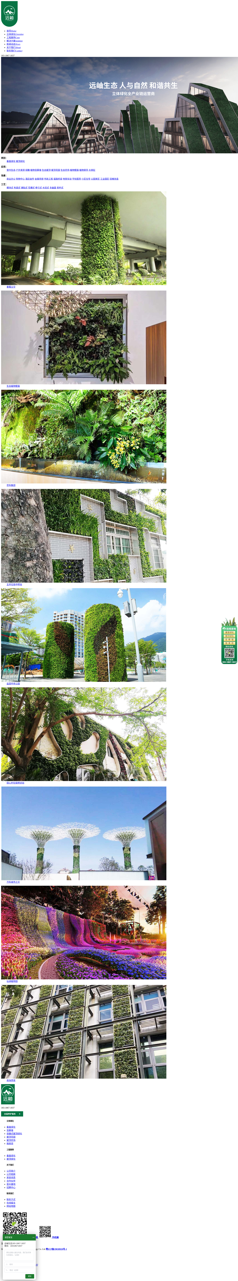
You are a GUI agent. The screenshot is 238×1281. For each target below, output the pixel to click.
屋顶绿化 (20, 161)
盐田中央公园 (13, 684)
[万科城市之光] (83, 879)
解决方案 (15, 41)
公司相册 (11, 1174)
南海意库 (11, 1080)
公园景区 (95, 179)
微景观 (10, 1143)
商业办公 (11, 179)
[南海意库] (83, 1078)
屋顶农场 (11, 1140)
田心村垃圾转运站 (15, 783)
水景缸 (92, 170)
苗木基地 (11, 1184)
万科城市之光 (13, 882)
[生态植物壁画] (83, 383)
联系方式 (11, 1199)
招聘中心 (11, 1187)
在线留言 (11, 1203)
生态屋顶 (46, 170)
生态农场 (65, 170)
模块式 (10, 188)
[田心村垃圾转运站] (83, 780)
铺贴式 (24, 188)
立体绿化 (15, 34)
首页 (11, 31)
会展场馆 (39, 179)
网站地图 (11, 1206)
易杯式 (60, 188)
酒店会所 (29, 179)
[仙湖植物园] (83, 978)
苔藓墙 (10, 1130)
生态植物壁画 (13, 386)
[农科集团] (83, 483)
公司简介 (11, 1171)
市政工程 (48, 179)
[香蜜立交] (83, 284)
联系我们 (14, 51)
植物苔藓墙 (35, 170)
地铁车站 (67, 179)
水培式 (45, 188)
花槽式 (31, 188)
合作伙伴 (11, 1181)
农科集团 (11, 485)
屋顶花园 (55, 170)
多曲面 (53, 188)
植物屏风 (83, 170)
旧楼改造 (114, 179)
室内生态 (11, 170)
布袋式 (17, 188)
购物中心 (20, 179)
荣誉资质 (11, 1177)
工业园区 (104, 179)
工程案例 (13, 37)
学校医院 (76, 179)
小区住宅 (86, 179)
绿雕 (27, 170)
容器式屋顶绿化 (14, 1133)
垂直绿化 (11, 161)
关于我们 (14, 47)
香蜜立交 (11, 287)
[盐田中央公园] (83, 681)
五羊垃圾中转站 (14, 584)
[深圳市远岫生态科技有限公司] (9, 26)
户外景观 (20, 170)
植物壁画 (74, 170)
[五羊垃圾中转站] (83, 582)
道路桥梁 (57, 179)
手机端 (55, 1237)
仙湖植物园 (12, 981)
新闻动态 (13, 44)
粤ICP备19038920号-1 (56, 1249)
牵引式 (38, 188)
